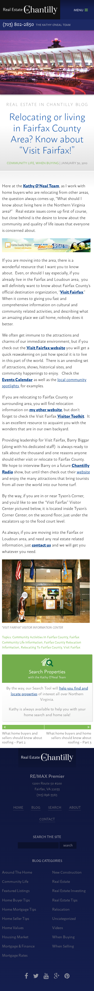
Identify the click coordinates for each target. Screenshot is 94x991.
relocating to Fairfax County (41, 647)
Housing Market (15, 937)
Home (18, 807)
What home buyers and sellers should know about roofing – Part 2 (22, 737)
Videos (57, 927)
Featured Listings (16, 890)
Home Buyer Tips (16, 900)
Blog (35, 807)
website (83, 471)
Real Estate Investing (69, 890)
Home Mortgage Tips (19, 909)
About (75, 807)
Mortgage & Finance (18, 946)
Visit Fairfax (71, 647)
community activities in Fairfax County (40, 637)
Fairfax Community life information (40, 639)
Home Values (13, 927)
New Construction (67, 872)
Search (54, 807)
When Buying (47, 162)
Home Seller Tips (15, 918)
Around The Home (17, 872)
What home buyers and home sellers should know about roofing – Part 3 (68, 737)
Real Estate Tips (64, 900)
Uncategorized (64, 918)
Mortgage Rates (15, 955)
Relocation (61, 909)
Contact (47, 819)
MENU (78, 9)
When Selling (63, 946)
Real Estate (61, 881)
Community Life (20, 162)
